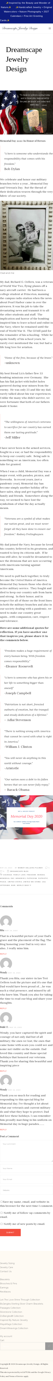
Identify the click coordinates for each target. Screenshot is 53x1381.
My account (6, 1336)
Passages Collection (10, 1308)
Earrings (4, 1287)
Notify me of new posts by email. (24, 1224)
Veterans (5, 885)
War (13, 885)
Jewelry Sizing (7, 1263)
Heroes (41, 875)
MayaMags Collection (11, 1324)
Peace (3, 882)
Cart (2, 1340)
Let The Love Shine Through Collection (20, 1299)
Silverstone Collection (11, 1312)
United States (15, 882)
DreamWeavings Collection (14, 1328)
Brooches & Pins (8, 1283)
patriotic (43, 878)
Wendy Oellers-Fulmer (30, 868)
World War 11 (24, 885)
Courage (7, 875)
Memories (21, 878)
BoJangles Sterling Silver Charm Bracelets (21, 1303)
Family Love (19, 875)
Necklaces (5, 1291)
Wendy (3, 972)
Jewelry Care (6, 1267)
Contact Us (5, 1271)
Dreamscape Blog (19, 871)
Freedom (31, 875)
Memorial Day (7, 878)
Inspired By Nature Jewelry (14, 1320)
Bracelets (5, 1279)
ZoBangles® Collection (12, 1316)
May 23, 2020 (6, 868)
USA (44, 882)
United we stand (32, 882)
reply (3, 954)
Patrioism (32, 878)
